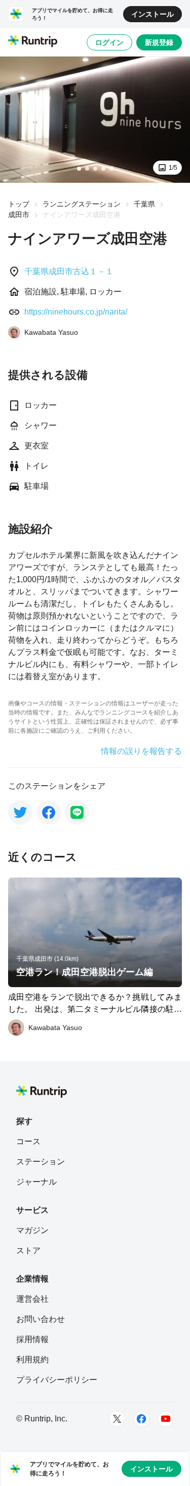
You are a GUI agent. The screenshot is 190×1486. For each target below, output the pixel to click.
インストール (152, 14)
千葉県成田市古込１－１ (68, 271)
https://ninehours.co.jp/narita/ (75, 312)
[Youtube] (166, 1419)
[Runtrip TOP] (32, 41)
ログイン (109, 42)
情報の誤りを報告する (141, 751)
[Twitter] (117, 1419)
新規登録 (159, 42)
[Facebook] (141, 1419)
